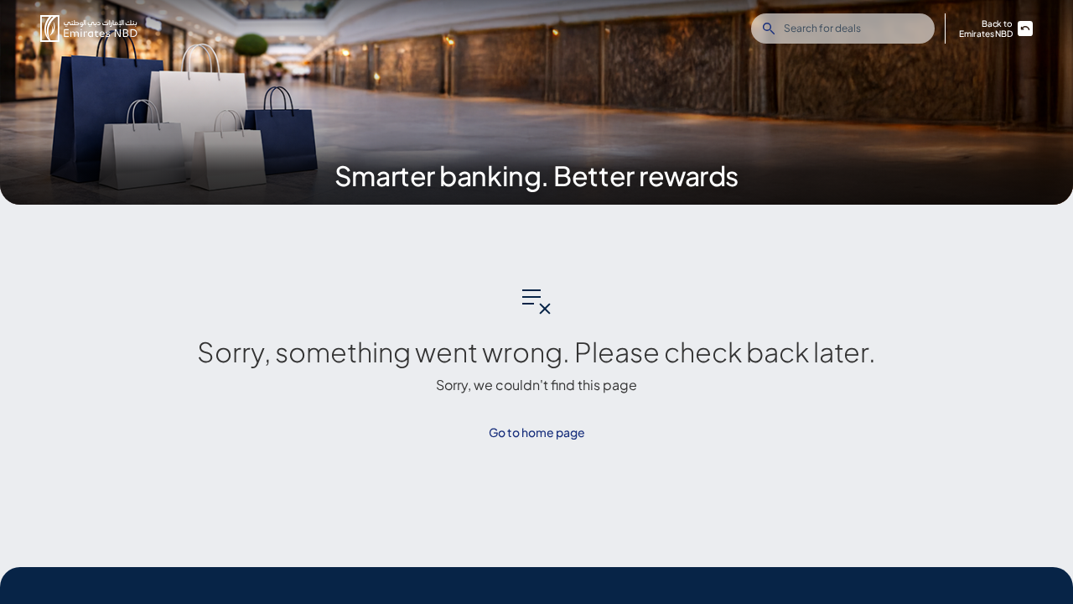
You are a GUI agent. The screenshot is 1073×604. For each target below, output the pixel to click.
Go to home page (537, 432)
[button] (88, 28)
